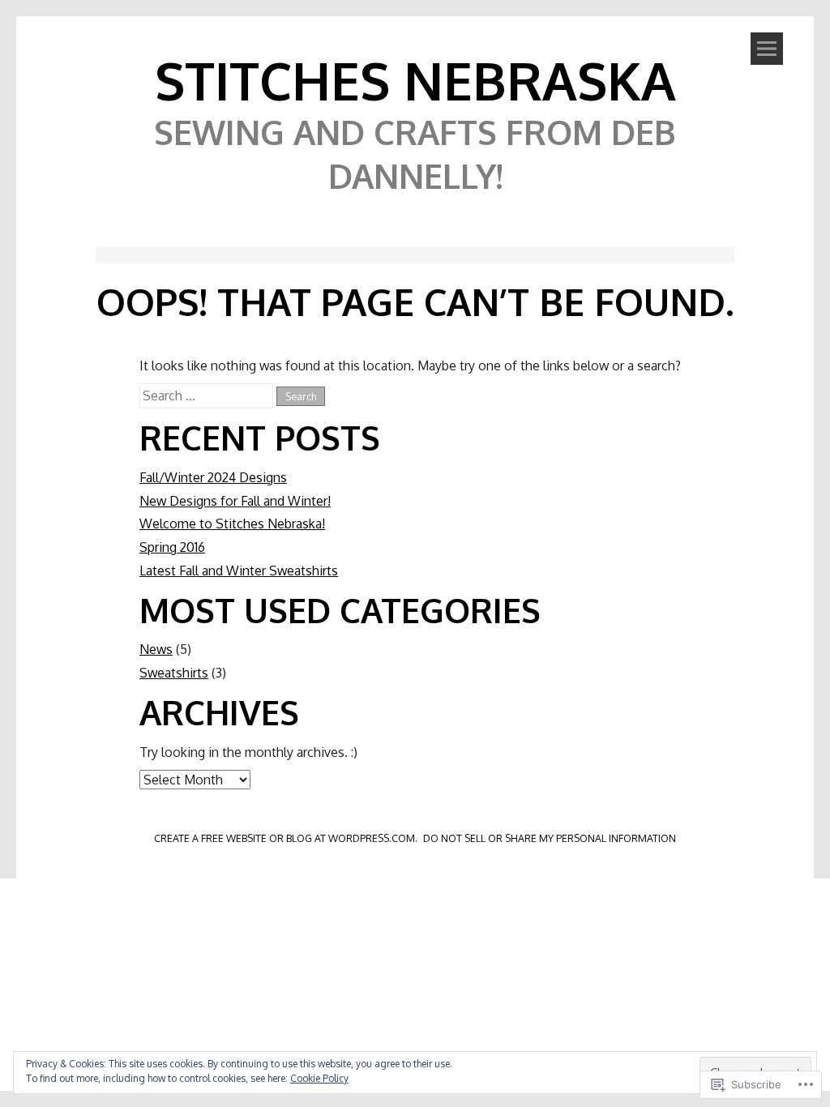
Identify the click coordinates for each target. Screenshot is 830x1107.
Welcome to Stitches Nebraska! (232, 523)
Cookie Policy (319, 1078)
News (156, 649)
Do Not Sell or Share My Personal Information (549, 837)
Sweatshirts (173, 673)
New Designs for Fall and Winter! (235, 501)
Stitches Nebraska (415, 80)
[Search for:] (207, 395)
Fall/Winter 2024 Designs (213, 477)
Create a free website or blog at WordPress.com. (285, 837)
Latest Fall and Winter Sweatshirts (238, 570)
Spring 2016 (172, 547)
